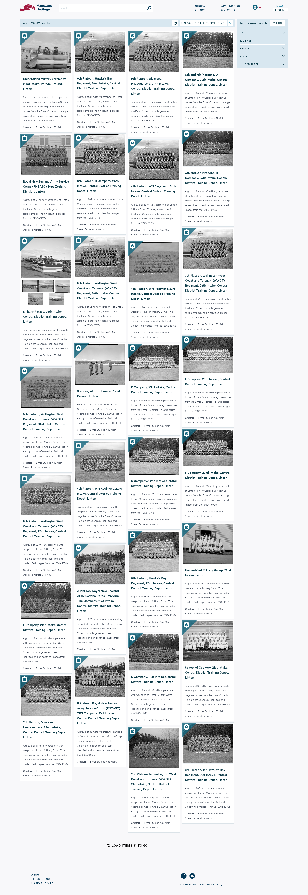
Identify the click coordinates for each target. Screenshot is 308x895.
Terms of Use (41, 879)
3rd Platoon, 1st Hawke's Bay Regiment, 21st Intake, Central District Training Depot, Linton (206, 775)
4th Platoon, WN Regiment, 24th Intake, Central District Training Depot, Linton (153, 191)
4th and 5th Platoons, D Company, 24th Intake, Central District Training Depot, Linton (206, 178)
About (36, 874)
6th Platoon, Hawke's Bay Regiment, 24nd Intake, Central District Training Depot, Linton (98, 83)
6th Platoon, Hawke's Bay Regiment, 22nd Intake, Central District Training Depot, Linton (152, 583)
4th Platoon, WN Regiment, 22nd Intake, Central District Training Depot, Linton (99, 493)
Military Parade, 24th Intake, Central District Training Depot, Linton (45, 316)
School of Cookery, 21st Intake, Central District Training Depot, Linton (207, 672)
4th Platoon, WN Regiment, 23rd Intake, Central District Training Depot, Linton (153, 293)
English (280, 9)
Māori (280, 5)
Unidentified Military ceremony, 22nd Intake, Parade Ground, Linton (44, 84)
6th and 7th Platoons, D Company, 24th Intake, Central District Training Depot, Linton (206, 79)
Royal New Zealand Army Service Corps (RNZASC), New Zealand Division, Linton (46, 186)
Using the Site (42, 883)
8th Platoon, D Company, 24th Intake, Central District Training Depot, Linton (99, 186)
